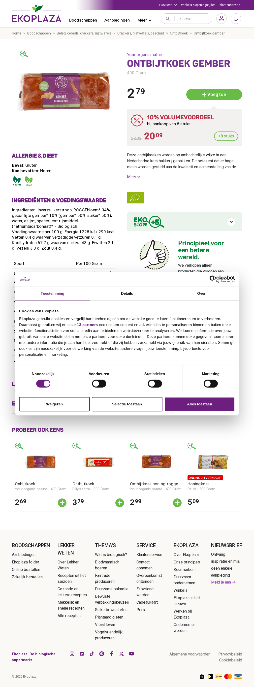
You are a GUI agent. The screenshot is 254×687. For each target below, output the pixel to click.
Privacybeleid (230, 654)
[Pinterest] (101, 653)
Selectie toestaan (127, 404)
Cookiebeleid (230, 660)
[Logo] (37, 13)
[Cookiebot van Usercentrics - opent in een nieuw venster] (213, 279)
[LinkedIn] (81, 653)
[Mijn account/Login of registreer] (221, 18)
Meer (142, 20)
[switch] (99, 384)
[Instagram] (71, 653)
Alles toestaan (199, 404)
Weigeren (54, 404)
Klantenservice (230, 5)
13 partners (87, 325)
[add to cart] (62, 502)
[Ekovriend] (168, 5)
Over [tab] (201, 293)
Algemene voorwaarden (189, 654)
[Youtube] (131, 653)
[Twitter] (121, 653)
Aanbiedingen (117, 20)
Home (16, 33)
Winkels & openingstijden (198, 5)
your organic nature (145, 54)
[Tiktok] (91, 653)
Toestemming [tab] (52, 293)
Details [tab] (127, 293)
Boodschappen (83, 20)
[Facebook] (111, 653)
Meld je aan (221, 582)
